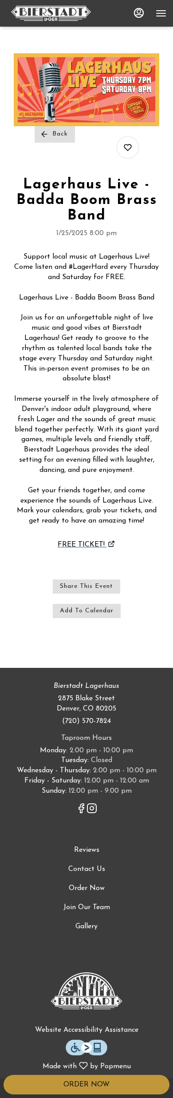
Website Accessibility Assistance (86, 1030)
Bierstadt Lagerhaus (86, 991)
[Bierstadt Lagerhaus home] (51, 13)
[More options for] (127, 147)
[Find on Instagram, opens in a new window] (91, 811)
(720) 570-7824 (86, 721)
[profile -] (139, 13)
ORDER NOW (86, 1084)
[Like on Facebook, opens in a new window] (81, 811)
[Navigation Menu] (161, 13)
